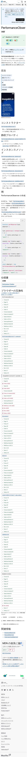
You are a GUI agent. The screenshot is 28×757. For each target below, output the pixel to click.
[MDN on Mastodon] (10, 690)
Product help (4, 710)
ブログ (3, 700)
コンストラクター (6, 75)
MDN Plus (4, 708)
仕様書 (4, 85)
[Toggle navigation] (25, 1)
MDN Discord (5, 726)
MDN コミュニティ (6, 718)
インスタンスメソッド (8, 80)
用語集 (3, 747)
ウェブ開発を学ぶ (6, 738)
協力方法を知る (6, 653)
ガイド (3, 741)
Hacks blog (4, 749)
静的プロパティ (6, 77)
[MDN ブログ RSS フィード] (13, 690)
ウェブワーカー (18, 49)
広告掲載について (6, 705)
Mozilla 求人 (4, 702)
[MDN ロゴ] (4, 683)
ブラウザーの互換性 (7, 87)
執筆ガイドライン (6, 723)
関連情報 (4, 89)
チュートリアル (5, 744)
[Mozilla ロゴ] (6, 755)
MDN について (5, 697)
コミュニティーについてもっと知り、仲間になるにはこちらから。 (14, 14)
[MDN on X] (7, 690)
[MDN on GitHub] (2, 690)
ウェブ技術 (4, 736)
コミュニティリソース (7, 720)
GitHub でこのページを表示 (9, 664)
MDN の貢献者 (14, 657)
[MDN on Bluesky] (5, 690)
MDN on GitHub (5, 728)
